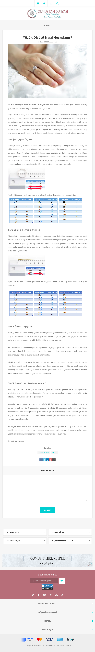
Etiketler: (47, 448)
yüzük (54, 452)
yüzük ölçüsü (44, 452)
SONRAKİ (46, 25)
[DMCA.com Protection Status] (47, 589)
